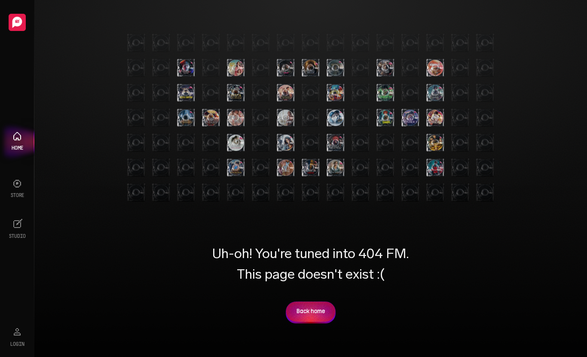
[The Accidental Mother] (286, 143)
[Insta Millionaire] (236, 93)
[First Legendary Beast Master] (336, 93)
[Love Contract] (410, 118)
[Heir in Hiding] (186, 118)
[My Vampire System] (186, 68)
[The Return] (336, 68)
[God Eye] (385, 93)
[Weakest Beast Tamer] (385, 118)
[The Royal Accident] (286, 93)
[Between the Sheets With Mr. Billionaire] (236, 118)
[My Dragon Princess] (211, 118)
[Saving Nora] (236, 68)
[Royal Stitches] (336, 168)
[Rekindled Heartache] (435, 68)
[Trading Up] (336, 118)
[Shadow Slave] (435, 93)
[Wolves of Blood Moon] (336, 143)
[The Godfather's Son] (435, 168)
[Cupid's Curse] (286, 118)
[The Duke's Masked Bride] (286, 68)
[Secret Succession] (286, 168)
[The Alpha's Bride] (311, 68)
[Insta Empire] (186, 93)
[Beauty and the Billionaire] (236, 143)
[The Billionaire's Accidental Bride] (385, 68)
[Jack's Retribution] (435, 118)
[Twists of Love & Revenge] (311, 168)
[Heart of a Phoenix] (236, 168)
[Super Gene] (435, 143)
